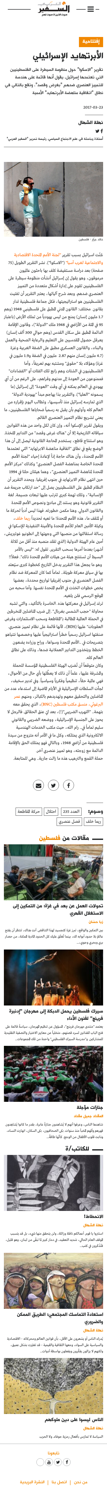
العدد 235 (71, 811)
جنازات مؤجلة (90, 1107)
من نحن (80, 1482)
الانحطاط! (93, 1216)
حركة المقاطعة (29, 811)
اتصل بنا (59, 1482)
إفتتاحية (91, 41)
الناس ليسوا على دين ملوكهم (74, 1419)
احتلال (51, 811)
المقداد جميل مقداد (88, 1115)
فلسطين (50, 837)
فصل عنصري (69, 821)
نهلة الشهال (90, 122)
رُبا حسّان (96, 921)
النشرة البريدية (32, 1482)
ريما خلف (93, 821)
